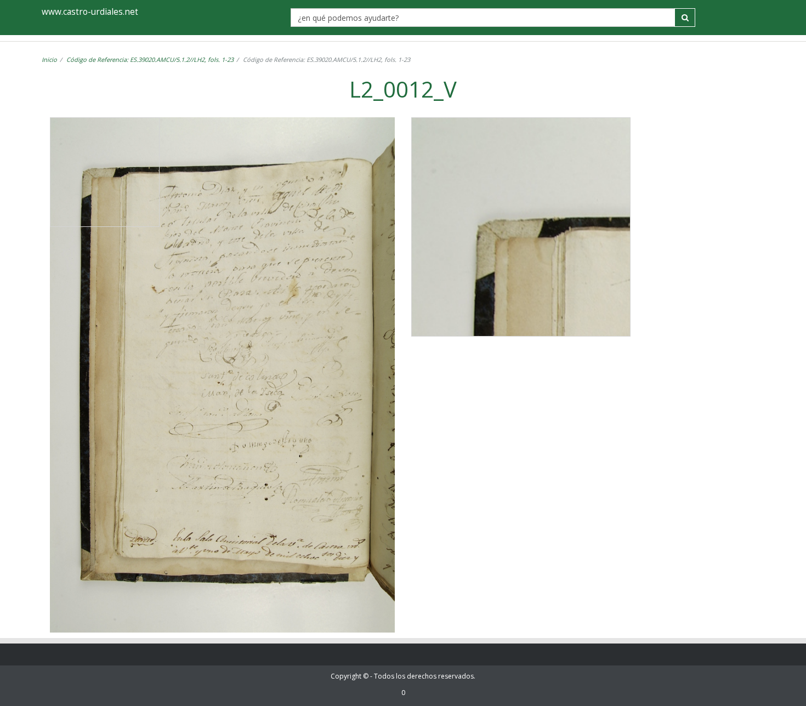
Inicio (49, 59)
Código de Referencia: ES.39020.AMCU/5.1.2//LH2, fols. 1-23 (150, 59)
